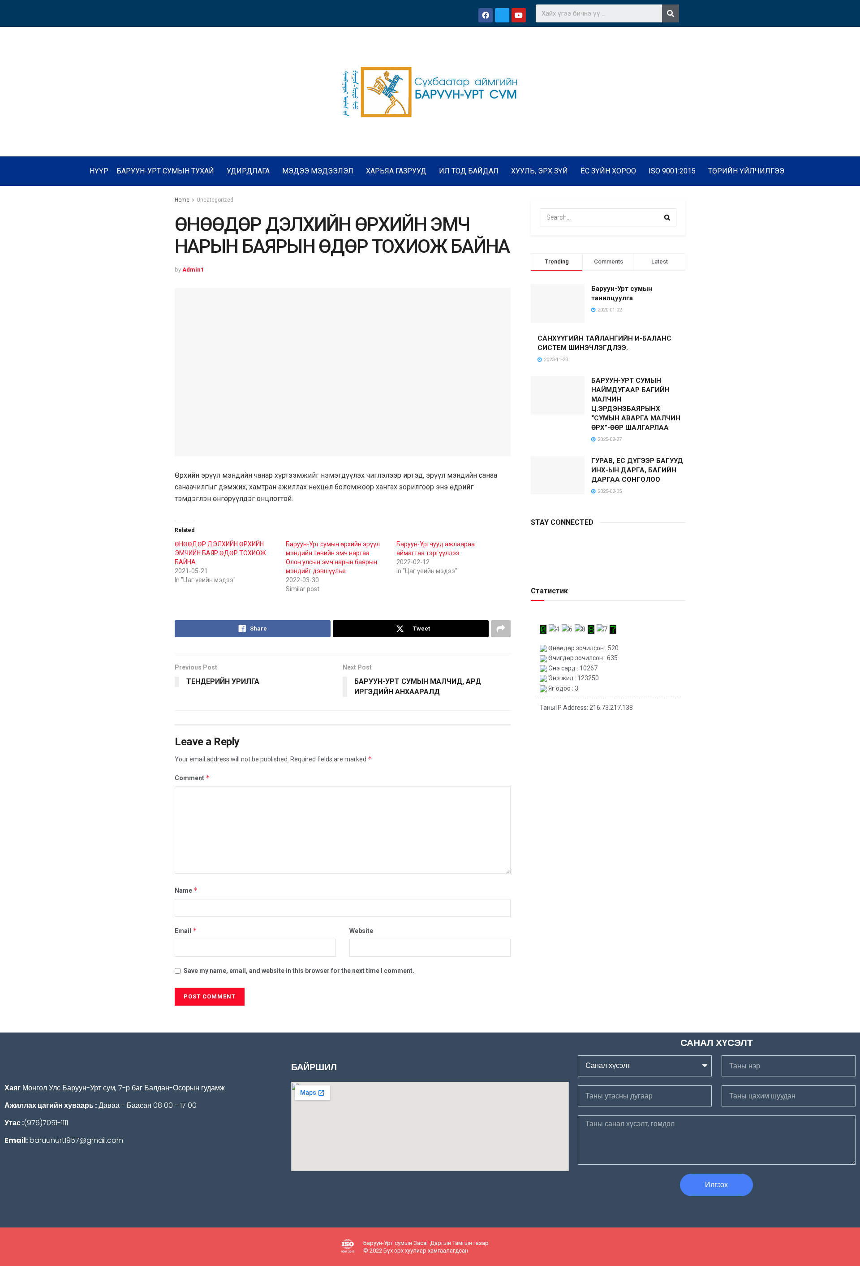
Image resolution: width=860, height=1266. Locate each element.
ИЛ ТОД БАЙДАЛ (469, 171)
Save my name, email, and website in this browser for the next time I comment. (299, 970)
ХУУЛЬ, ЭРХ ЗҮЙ (539, 171)
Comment (192, 777)
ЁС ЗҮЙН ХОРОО (608, 171)
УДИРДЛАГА (248, 171)
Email (186, 930)
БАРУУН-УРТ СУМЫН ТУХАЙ (165, 171)
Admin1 (193, 269)
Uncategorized (215, 200)
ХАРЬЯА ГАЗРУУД (396, 171)
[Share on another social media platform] (501, 628)
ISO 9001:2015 (672, 171)
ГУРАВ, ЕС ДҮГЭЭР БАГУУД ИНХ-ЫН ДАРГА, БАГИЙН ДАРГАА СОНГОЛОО (637, 470)
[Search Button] (667, 217)
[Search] (670, 13)
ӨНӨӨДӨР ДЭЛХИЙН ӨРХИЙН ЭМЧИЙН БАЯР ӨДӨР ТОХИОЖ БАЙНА (220, 553)
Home (182, 200)
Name (186, 890)
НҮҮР (99, 171)
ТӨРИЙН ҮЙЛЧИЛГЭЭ (746, 171)
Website (361, 930)
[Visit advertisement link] (608, 560)
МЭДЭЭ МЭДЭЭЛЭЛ (317, 171)
